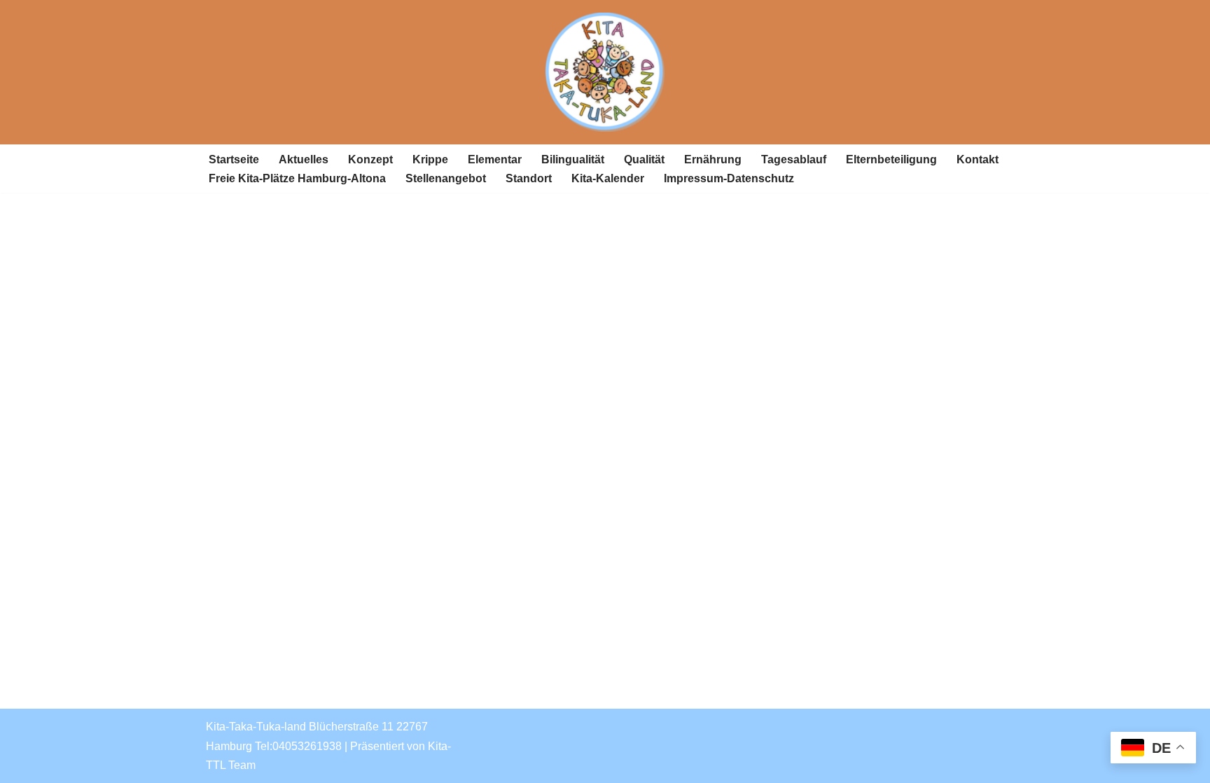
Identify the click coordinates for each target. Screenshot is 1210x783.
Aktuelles (303, 159)
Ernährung (713, 159)
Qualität (644, 159)
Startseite (234, 159)
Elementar (495, 159)
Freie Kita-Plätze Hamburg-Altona (297, 178)
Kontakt (978, 159)
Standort (529, 178)
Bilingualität (572, 159)
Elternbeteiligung (891, 159)
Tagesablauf (793, 159)
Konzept (370, 159)
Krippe (430, 159)
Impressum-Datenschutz (729, 178)
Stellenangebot (445, 178)
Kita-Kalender (607, 178)
